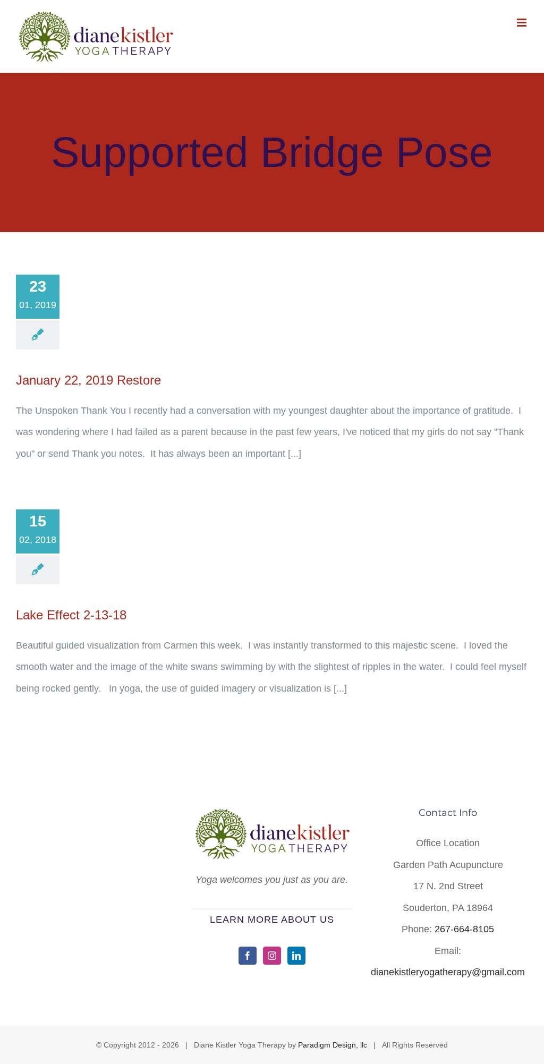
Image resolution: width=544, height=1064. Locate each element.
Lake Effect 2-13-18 (71, 615)
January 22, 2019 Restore (88, 380)
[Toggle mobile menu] (522, 22)
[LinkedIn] (296, 956)
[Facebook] (248, 956)
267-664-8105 (464, 929)
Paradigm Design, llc (332, 1045)
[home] (272, 818)
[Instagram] (272, 956)
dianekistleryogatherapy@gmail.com (448, 972)
